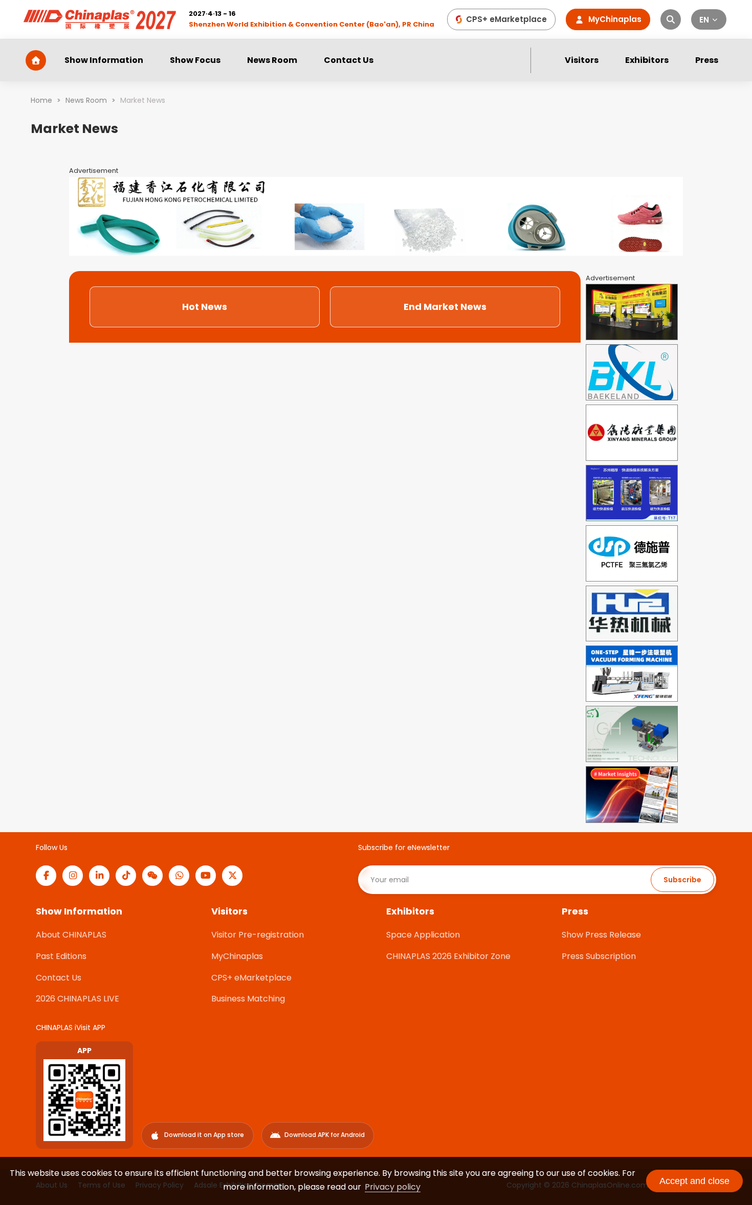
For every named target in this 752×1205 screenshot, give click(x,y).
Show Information (103, 60)
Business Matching (248, 999)
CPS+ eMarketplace (251, 978)
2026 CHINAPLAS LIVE (77, 999)
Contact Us (348, 60)
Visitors (582, 60)
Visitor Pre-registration (257, 935)
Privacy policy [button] (393, 1187)
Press (706, 60)
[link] (41, 100)
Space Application (423, 935)
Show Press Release (601, 935)
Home (41, 100)
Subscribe (682, 880)
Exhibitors (647, 60)
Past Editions (61, 956)
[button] (709, 19)
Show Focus (195, 60)
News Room (272, 60)
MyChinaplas (237, 956)
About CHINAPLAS (71, 935)
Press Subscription (599, 956)
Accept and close (694, 1181)
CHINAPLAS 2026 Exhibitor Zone (448, 956)
